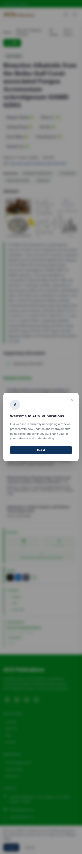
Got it (41, 450)
